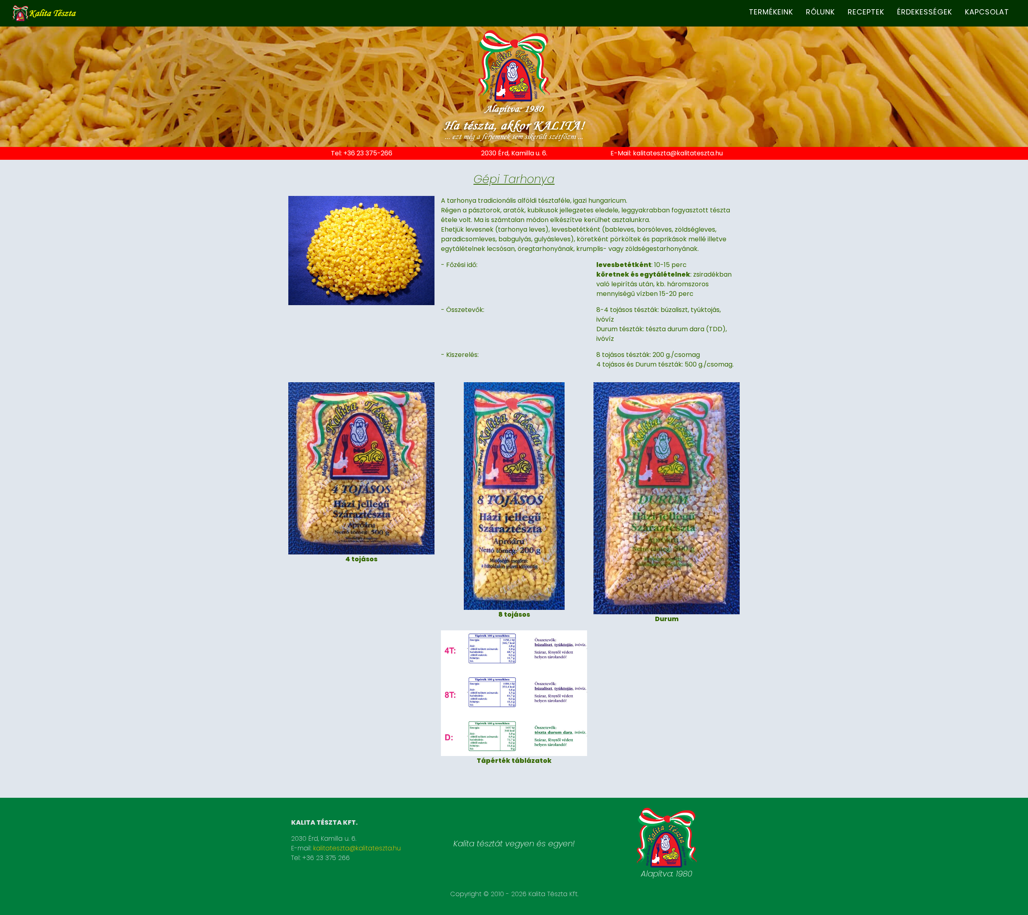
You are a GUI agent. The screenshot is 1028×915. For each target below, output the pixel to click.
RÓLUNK (820, 12)
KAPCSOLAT (987, 12)
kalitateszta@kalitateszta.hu (678, 153)
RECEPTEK (866, 12)
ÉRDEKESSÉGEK (924, 12)
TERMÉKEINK (771, 12)
